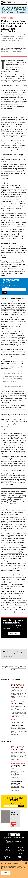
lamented (3, 335)
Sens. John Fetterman (20, 233)
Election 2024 (10, 18)
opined (23, 442)
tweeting (3, 458)
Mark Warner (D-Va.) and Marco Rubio (15, 234)
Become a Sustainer (20, 850)
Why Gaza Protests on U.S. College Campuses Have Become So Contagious (13, 479)
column (4, 257)
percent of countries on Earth (14, 553)
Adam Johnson (5, 43)
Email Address (5, 287)
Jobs (20, 859)
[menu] (14, 2)
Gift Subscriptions (7, 860)
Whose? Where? (5, 131)
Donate (20, 849)
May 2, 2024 (21, 386)
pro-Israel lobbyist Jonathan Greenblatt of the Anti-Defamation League (13, 238)
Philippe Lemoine (16, 442)
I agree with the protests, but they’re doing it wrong (13, 124)
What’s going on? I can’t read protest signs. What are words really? (12, 133)
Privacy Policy (7, 851)
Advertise (20, 853)
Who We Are (7, 849)
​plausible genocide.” (9, 101)
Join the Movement (6, 873)
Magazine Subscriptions (7, 858)
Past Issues (7, 850)
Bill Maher (15, 236)
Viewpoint (3, 18)
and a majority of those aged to (16, 545)
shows (6, 117)
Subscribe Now (14, 824)
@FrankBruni (11, 373)
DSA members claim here (14, 633)
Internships (20, 860)
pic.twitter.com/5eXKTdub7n (9, 383)
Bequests (20, 851)
